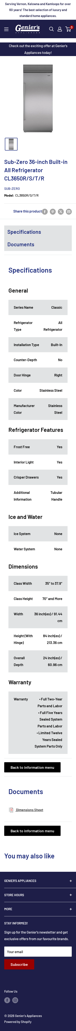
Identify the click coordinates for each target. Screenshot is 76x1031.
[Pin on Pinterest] (53, 211)
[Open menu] (6, 29)
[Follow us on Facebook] (7, 1000)
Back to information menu (32, 767)
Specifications (24, 231)
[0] (68, 29)
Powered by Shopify (17, 1022)
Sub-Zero (12, 188)
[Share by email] (69, 211)
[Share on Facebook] (45, 211)
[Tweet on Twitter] (61, 211)
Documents (20, 244)
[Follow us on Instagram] (15, 1000)
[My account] (60, 29)
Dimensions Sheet (29, 810)
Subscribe (19, 964)
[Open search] (51, 29)
